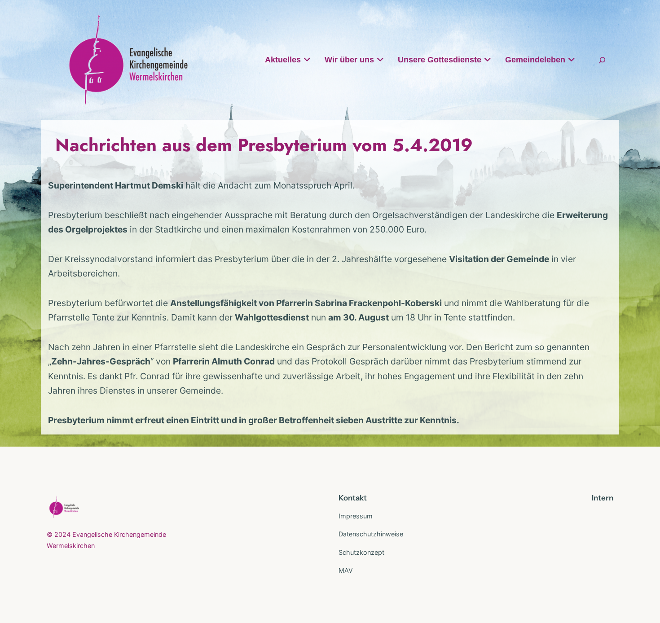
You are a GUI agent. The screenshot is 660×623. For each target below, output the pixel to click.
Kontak (351, 497)
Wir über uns (349, 59)
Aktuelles (283, 59)
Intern (602, 497)
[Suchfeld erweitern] (602, 60)
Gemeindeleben (535, 59)
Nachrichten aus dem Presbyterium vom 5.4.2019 (264, 145)
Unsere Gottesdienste (439, 59)
